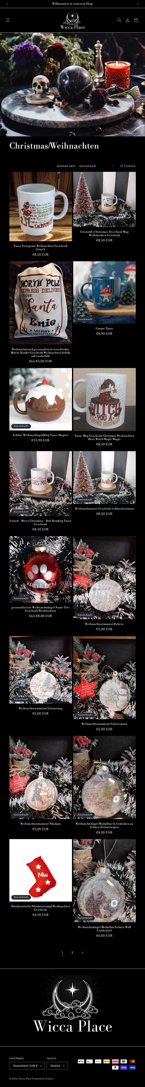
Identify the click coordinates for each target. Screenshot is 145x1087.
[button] (8, 20)
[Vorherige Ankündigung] (7, 4)
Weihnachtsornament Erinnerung (41, 708)
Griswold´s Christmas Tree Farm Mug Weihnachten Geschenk (104, 233)
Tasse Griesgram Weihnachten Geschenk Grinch (41, 247)
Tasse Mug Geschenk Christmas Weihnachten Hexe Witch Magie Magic (104, 437)
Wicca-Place (25, 1078)
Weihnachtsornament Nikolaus (40, 824)
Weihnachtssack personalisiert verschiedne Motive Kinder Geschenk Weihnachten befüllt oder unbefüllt (40, 353)
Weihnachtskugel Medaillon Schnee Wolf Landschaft (104, 929)
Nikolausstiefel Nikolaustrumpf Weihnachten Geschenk (40, 908)
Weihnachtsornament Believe (104, 624)
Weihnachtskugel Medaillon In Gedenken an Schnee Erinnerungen (104, 825)
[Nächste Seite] (83, 953)
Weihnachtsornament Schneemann (104, 724)
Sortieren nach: (66, 165)
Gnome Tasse (104, 328)
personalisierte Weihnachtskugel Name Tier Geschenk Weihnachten (40, 609)
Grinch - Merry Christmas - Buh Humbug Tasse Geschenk (41, 522)
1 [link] (62, 952)
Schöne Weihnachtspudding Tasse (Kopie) (40, 435)
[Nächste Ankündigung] (138, 4)
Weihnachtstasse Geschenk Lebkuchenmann (104, 508)
